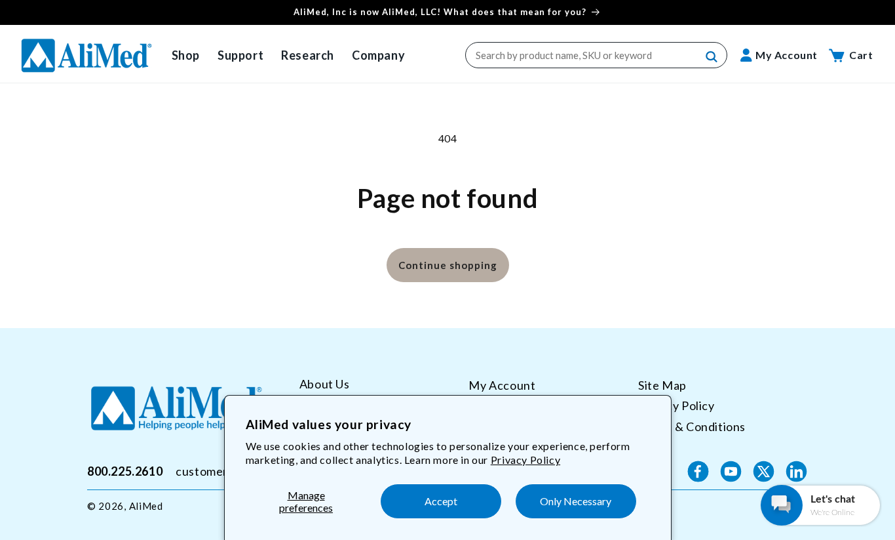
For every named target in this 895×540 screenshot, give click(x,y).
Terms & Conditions (692, 426)
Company (378, 55)
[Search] (712, 57)
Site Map (662, 385)
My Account (501, 385)
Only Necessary (575, 501)
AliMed (146, 506)
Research (307, 55)
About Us (324, 384)
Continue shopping (447, 265)
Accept (441, 501)
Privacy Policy (525, 459)
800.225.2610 (124, 471)
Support (240, 55)
